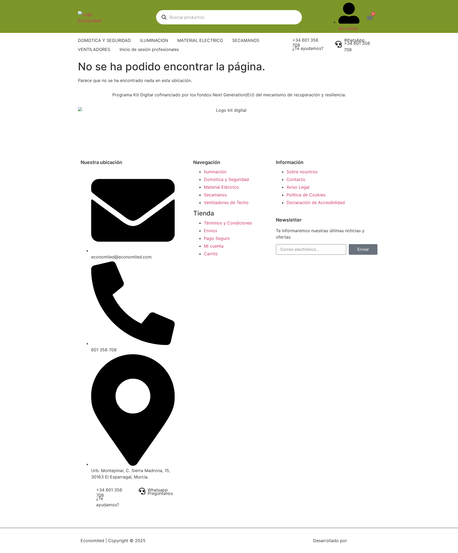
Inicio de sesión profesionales (149, 49)
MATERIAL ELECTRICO (200, 40)
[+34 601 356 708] (286, 43)
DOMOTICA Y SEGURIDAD (104, 40)
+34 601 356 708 (305, 42)
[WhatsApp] (338, 44)
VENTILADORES (94, 49)
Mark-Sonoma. (362, 540)
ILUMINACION (154, 40)
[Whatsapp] (142, 491)
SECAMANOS (245, 40)
